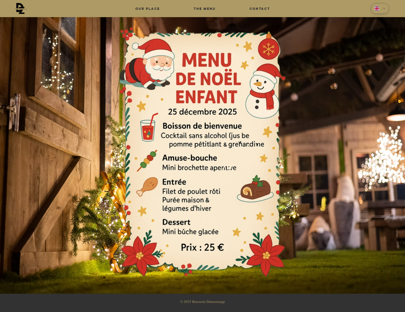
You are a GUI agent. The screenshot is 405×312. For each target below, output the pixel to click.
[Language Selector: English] (380, 8)
